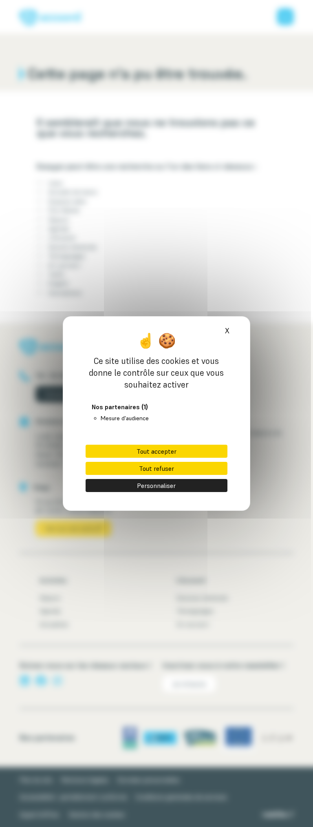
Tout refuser (156, 468)
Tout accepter (156, 451)
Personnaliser (156, 485)
